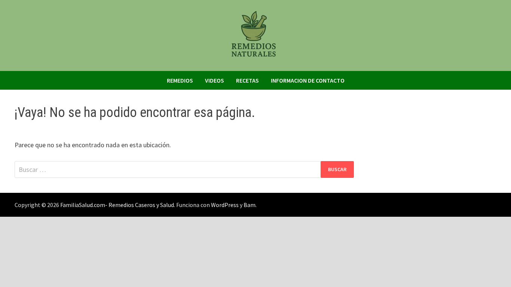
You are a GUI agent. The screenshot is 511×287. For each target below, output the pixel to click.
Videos (214, 80)
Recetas (247, 80)
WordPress (225, 205)
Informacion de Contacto (308, 80)
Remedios (180, 80)
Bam (250, 205)
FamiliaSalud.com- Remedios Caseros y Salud (117, 205)
